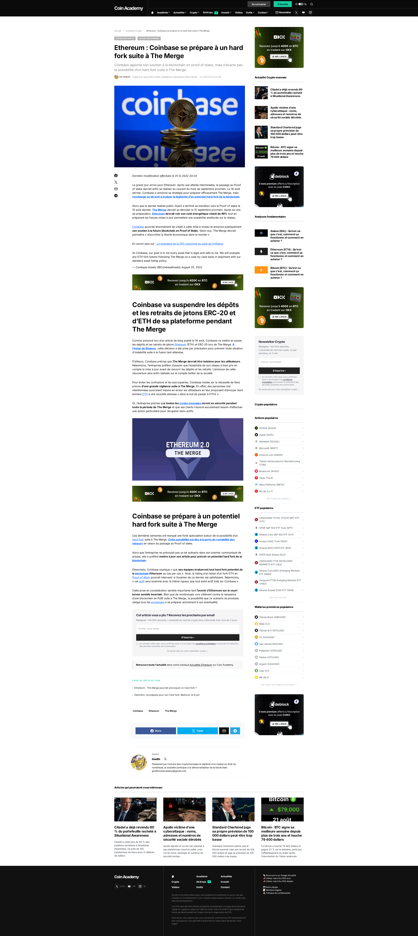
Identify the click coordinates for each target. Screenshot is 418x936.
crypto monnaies (190, 403)
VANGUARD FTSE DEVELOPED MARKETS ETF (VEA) (275, 563)
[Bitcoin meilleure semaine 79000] (261, 152)
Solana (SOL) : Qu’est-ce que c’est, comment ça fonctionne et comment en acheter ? (287, 235)
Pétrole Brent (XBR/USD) (272, 617)
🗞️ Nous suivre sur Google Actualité (279, 875)
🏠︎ (173, 876)
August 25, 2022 (192, 267)
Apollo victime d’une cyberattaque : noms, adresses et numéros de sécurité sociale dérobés (285, 112)
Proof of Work (141, 577)
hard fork (138, 539)
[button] (301, 4)
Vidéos (175, 887)
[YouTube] (303, 12)
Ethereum (158, 213)
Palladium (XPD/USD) (270, 650)
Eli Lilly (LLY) (266, 491)
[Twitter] (296, 12)
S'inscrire (283, 4)
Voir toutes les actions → (279, 498)
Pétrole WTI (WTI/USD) (271, 630)
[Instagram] (310, 12)
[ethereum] (261, 251)
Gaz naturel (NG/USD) (271, 644)
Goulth (156, 759)
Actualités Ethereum (149, 38)
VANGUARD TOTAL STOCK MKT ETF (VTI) (279, 519)
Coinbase (138, 226)
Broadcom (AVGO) (269, 471)
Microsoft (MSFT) (268, 448)
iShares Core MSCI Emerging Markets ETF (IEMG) (279, 572)
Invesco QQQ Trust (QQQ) (273, 541)
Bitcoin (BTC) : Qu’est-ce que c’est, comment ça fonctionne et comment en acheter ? (287, 272)
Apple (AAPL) (266, 434)
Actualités (226, 876)
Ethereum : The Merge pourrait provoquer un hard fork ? (165, 687)
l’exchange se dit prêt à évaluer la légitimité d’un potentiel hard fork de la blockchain (186, 196)
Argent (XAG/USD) (269, 664)
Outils (199, 887)
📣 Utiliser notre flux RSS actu (277, 878)
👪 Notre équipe (270, 887)
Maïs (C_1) (264, 623)
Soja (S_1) (264, 670)
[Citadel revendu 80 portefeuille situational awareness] (261, 92)
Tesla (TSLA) (266, 477)
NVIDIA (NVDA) (267, 428)
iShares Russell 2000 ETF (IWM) (276, 590)
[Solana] (261, 232)
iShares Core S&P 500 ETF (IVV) (276, 534)
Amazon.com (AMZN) (271, 454)
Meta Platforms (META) (271, 484)
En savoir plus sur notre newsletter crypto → (187, 651)
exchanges (157, 602)
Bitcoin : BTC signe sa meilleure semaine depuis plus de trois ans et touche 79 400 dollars (287, 152)
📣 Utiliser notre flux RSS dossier (278, 881)
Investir (225, 881)
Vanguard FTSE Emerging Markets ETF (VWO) (280, 582)
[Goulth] (139, 762)
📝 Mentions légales (272, 890)
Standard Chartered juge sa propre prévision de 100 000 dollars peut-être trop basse (286, 132)
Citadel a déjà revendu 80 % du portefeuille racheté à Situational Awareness (286, 93)
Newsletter (285, 12)
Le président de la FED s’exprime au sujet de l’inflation (190, 243)
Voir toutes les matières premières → (279, 684)
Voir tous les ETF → (279, 597)
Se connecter (259, 4)
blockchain (139, 560)
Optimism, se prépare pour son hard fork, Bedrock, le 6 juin (167, 694)
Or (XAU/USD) (266, 637)
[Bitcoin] (261, 269)
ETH (145, 394)
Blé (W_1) (264, 677)
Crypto (175, 881)
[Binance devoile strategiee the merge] (156, 243)
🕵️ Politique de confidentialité (276, 893)
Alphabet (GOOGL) (269, 441)
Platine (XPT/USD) (269, 657)
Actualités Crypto (134, 31)
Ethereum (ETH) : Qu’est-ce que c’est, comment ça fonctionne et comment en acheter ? (287, 254)
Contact (225, 887)
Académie (201, 876)
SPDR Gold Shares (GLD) (272, 554)
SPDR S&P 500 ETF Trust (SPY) (276, 527)
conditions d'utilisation (206, 644)
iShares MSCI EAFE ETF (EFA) (275, 548)
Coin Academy (128, 8)
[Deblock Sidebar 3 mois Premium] (279, 186)
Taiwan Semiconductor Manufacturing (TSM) (279, 463)
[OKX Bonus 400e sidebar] (279, 47)
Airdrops (203, 881)
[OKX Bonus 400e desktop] (187, 282)
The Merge (159, 209)
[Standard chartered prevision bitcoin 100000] (261, 132)
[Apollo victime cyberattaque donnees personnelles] (261, 112)
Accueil (117, 31)
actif (142, 581)
